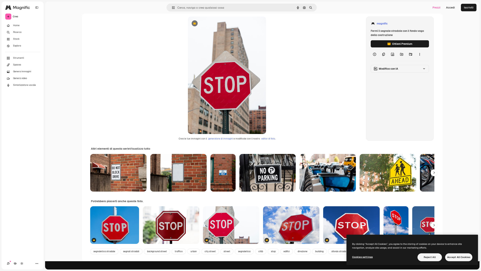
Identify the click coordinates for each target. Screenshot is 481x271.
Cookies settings (362, 257)
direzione (302, 251)
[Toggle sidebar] (37, 8)
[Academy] (15, 263)
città (260, 251)
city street (210, 251)
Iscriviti (468, 7)
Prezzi (436, 7)
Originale (213, 23)
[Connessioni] (8, 263)
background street (157, 251)
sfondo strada (338, 251)
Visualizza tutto (140, 148)
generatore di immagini (220, 138)
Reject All (430, 257)
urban (194, 251)
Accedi (450, 7)
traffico (179, 251)
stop (273, 251)
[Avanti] (434, 173)
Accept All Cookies (458, 257)
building (319, 251)
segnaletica (244, 251)
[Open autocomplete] (172, 7)
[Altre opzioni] (419, 54)
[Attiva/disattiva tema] (22, 263)
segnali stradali (131, 251)
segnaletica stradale (104, 251)
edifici (287, 251)
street (227, 251)
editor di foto (268, 138)
